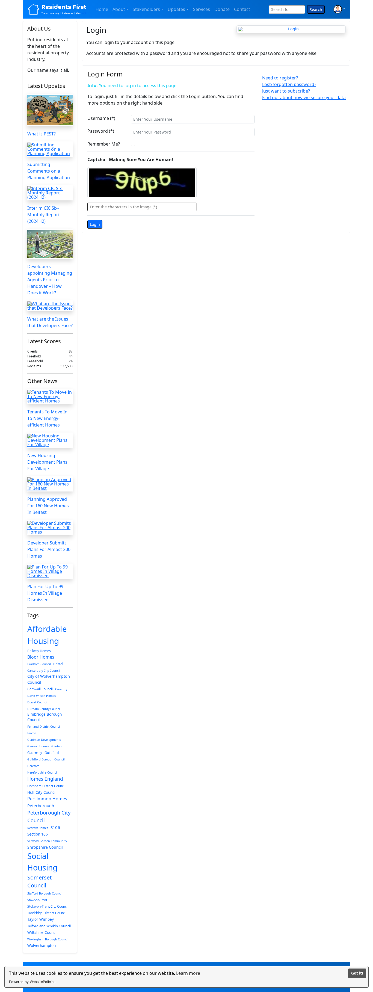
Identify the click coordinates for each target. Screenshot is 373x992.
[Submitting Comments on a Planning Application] (50, 149)
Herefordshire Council (42, 772)
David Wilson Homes (41, 696)
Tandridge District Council (46, 913)
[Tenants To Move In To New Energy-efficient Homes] (50, 396)
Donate (222, 9)
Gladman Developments (44, 740)
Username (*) (101, 118)
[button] (339, 9)
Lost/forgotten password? (289, 84)
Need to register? (280, 78)
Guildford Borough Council (46, 759)
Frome (31, 733)
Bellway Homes (39, 650)
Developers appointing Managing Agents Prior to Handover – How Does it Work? (49, 279)
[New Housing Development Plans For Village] (50, 440)
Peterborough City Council (48, 816)
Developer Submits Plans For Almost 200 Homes (48, 549)
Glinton (56, 746)
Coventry (61, 689)
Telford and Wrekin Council (49, 925)
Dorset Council (37, 702)
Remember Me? (103, 144)
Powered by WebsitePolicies (32, 982)
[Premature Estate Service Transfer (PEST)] (50, 110)
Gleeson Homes (38, 746)
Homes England (45, 778)
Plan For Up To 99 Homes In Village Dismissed (45, 593)
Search (316, 9)
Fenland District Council (44, 727)
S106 (55, 827)
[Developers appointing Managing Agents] (50, 244)
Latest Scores (44, 341)
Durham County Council (44, 709)
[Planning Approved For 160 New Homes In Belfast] (50, 483)
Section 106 (37, 834)
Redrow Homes (37, 828)
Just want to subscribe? (286, 91)
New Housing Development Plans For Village (47, 462)
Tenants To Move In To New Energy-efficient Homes (47, 418)
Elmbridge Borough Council (44, 717)
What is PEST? (41, 134)
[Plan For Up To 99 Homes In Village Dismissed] (50, 571)
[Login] (291, 29)
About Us (39, 28)
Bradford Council (39, 664)
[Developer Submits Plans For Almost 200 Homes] (50, 527)
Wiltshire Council (42, 932)
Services (201, 9)
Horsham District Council (46, 786)
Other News (42, 381)
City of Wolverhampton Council (48, 679)
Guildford (52, 752)
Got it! (357, 973)
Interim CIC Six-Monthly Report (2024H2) (43, 214)
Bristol (58, 664)
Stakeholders (146, 9)
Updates (176, 9)
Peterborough (40, 805)
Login (95, 224)
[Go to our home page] (57, 9)
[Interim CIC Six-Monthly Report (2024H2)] (50, 192)
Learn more (188, 973)
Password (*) (100, 131)
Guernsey (34, 752)
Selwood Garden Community (47, 841)
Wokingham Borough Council (47, 939)
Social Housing (42, 862)
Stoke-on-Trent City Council (47, 906)
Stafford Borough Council (44, 893)
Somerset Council (39, 881)
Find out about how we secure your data (304, 97)
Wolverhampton (41, 945)
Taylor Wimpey (40, 919)
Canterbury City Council (43, 671)
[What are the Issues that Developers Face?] (50, 305)
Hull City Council (42, 792)
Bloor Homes (40, 657)
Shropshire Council (45, 847)
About (119, 9)
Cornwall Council (40, 689)
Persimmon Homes (47, 799)
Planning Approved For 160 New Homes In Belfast (48, 505)
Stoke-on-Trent (37, 900)
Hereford (33, 766)
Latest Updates (46, 86)
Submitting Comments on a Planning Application (48, 170)
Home (102, 9)
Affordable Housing (47, 634)
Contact (242, 9)
